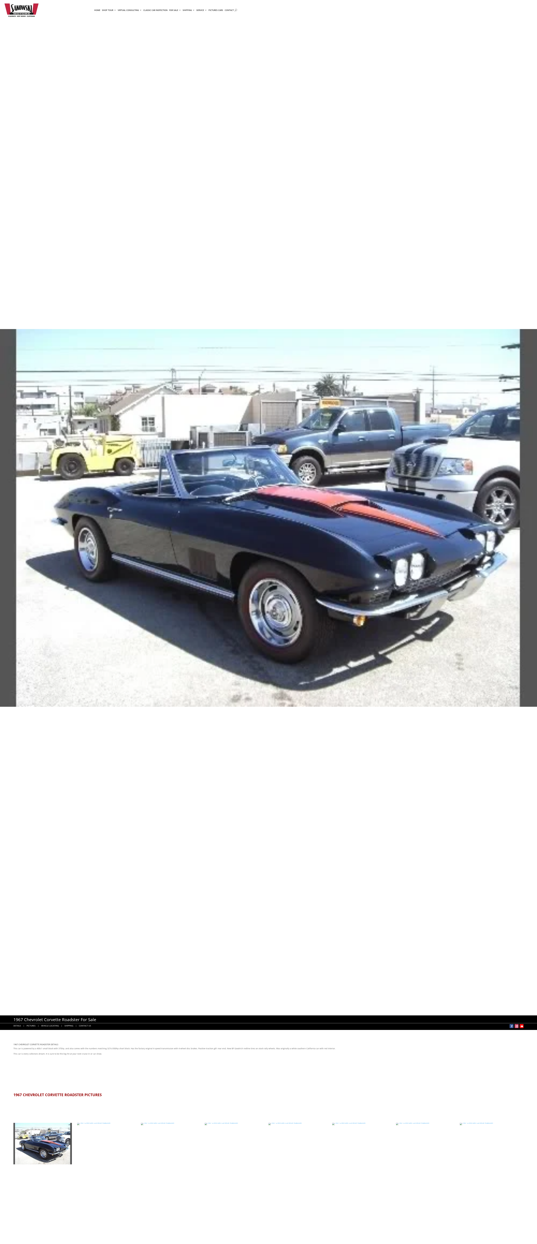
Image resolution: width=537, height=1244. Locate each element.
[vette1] (106, 1122)
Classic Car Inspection (155, 10)
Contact (229, 10)
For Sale (173, 10)
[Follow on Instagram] (517, 1026)
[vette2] (42, 1163)
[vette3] (234, 1122)
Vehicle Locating (50, 1025)
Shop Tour (107, 10)
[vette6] (361, 1122)
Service (200, 10)
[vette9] (489, 1122)
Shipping (187, 10)
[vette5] (297, 1122)
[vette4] (170, 1122)
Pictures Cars (216, 10)
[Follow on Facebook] (512, 1026)
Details (17, 1025)
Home (97, 10)
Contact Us (85, 1025)
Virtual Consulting (128, 10)
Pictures (31, 1025)
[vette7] (425, 1122)
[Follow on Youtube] (522, 1026)
